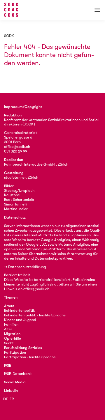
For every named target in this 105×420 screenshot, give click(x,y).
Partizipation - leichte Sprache (30, 357)
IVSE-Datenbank (18, 373)
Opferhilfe (12, 338)
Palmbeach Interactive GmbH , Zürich (36, 164)
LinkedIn (11, 390)
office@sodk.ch (17, 146)
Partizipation (15, 352)
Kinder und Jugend (20, 320)
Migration (12, 334)
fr (12, 399)
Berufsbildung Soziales (23, 347)
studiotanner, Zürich (21, 177)
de (5, 399)
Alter (8, 329)
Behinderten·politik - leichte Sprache (35, 315)
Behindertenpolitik (19, 310)
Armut (9, 306)
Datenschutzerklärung (27, 267)
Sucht (9, 343)
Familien (11, 324)
